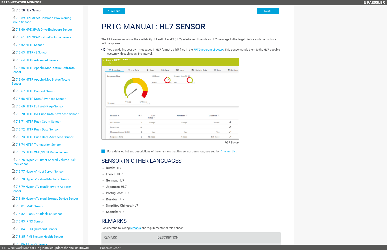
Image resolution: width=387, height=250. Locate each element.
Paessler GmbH (111, 248)
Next (267, 11)
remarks (135, 228)
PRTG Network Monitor (18, 248)
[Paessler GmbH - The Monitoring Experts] (374, 2)
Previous (115, 11)
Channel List (228, 151)
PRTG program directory (208, 49)
